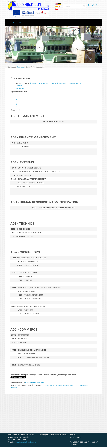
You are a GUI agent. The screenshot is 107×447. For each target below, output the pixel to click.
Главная (20, 67)
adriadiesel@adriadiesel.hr (25, 442)
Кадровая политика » (79, 385)
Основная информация (35, 382)
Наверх (13, 387)
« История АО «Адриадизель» (56, 385)
